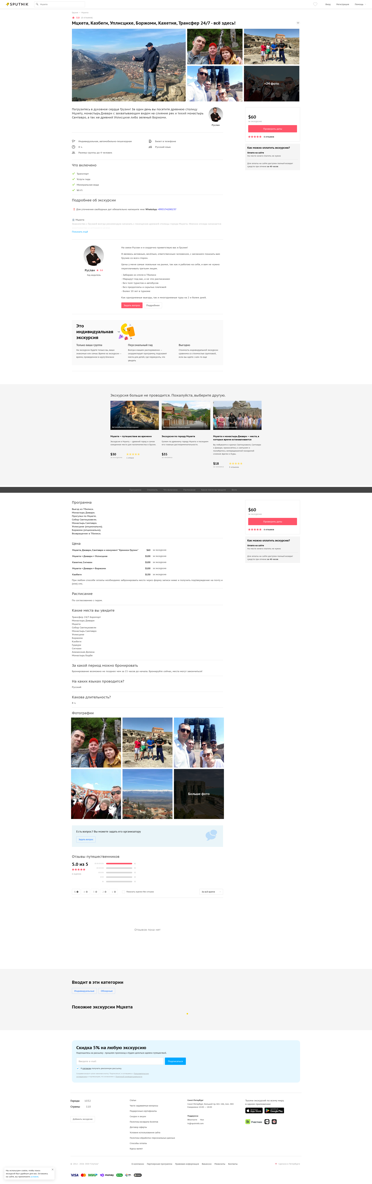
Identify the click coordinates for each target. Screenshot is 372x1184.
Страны (80, 1106)
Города (80, 1100)
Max (202, 1119)
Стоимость (152, 490)
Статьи (133, 1100)
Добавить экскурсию (83, 1119)
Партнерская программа (159, 1164)
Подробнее (153, 305)
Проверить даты (272, 128)
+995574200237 (167, 209)
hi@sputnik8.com (195, 1123)
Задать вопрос (132, 305)
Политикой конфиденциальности (129, 1077)
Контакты (233, 1164)
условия (34, 1176)
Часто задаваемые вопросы (144, 1105)
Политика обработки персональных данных (152, 1138)
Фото (234, 490)
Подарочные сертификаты (143, 1111)
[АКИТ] (266, 1121)
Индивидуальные (84, 990)
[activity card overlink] (134, 446)
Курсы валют (136, 1148)
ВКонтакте (192, 1119)
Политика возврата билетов (144, 1121)
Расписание (189, 490)
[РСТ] (274, 1121)
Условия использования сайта (145, 1132)
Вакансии (207, 1164)
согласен (86, 1068)
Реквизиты (219, 1164)
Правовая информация (187, 1164)
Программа (135, 490)
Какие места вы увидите (213, 490)
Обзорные (107, 990)
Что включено (170, 490)
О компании (138, 1164)
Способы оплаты (138, 1143)
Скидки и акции (138, 1116)
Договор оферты (138, 1127)
